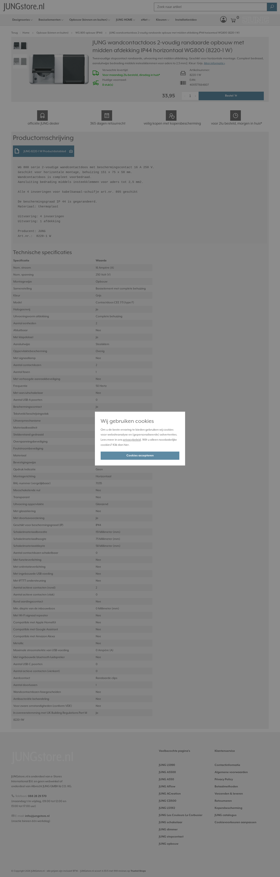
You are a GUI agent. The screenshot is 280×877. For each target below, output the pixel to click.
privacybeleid (132, 439)
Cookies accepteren (140, 455)
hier (126, 444)
